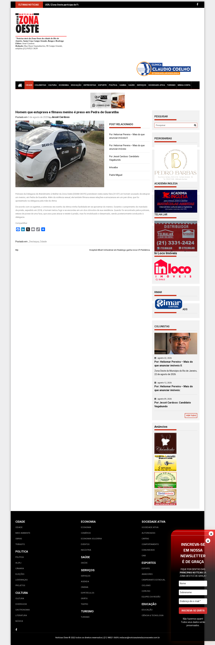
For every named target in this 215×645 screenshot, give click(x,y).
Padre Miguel (115, 175)
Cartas (145, 538)
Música (19, 621)
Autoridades (148, 533)
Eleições (19, 574)
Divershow (21, 604)
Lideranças (21, 580)
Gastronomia (22, 610)
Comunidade (148, 550)
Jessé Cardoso (60, 117)
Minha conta (184, 85)
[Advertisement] (137, 36)
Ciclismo (146, 585)
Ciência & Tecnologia (153, 615)
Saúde (131, 85)
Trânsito (20, 544)
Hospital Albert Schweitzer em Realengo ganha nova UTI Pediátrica (119, 250)
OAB (144, 555)
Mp (16, 250)
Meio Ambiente (22, 533)
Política (113, 85)
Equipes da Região (151, 597)
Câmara (19, 568)
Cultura (52, 85)
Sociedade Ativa (156, 85)
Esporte (102, 85)
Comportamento (150, 544)
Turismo (171, 85)
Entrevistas (90, 85)
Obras (18, 538)
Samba (122, 85)
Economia (64, 85)
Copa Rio (146, 591)
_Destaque (33, 241)
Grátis (84, 598)
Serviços (141, 85)
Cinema (84, 587)
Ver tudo (191, 415)
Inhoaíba (113, 167)
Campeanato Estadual (153, 580)
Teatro (84, 604)
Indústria (86, 550)
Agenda (85, 581)
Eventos (85, 544)
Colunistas (40, 85)
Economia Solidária (91, 538)
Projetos (20, 585)
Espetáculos (87, 593)
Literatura (21, 615)
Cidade (29, 85)
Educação (76, 85)
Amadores (147, 574)
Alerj (18, 563)
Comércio (86, 533)
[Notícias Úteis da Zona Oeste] (20, 85)
